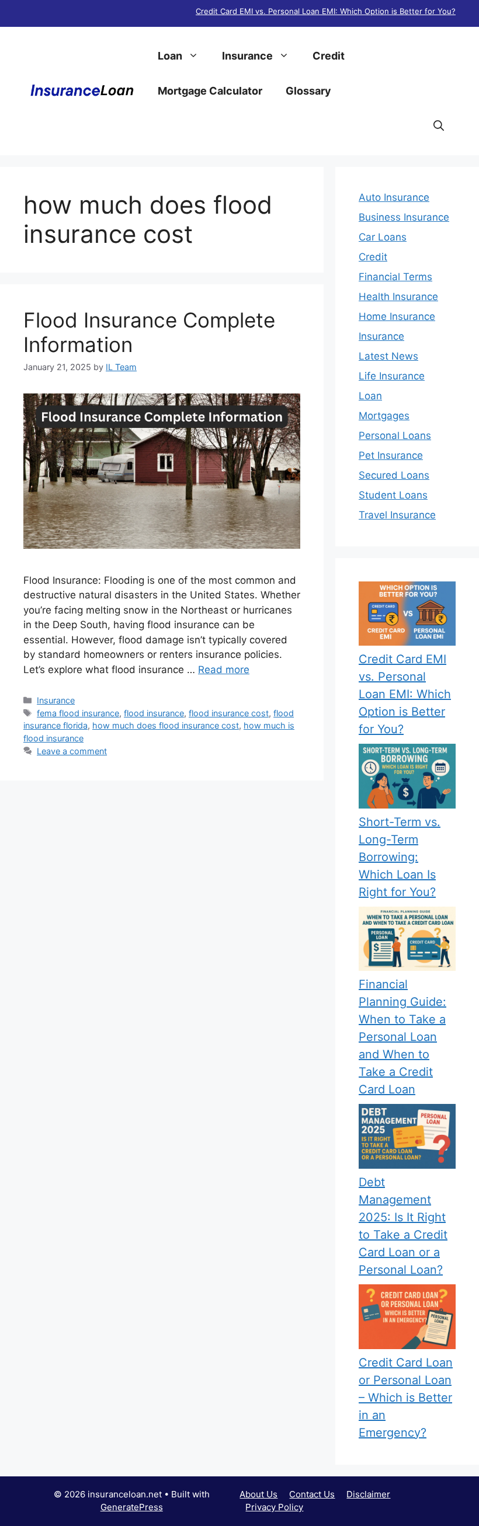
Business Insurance (404, 217)
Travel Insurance (397, 515)
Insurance (247, 56)
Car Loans (383, 237)
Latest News (388, 356)
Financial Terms (395, 277)
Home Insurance (397, 316)
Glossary (308, 91)
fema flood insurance (78, 713)
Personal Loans (395, 435)
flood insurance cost (229, 713)
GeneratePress (131, 1507)
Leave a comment (72, 751)
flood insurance (154, 713)
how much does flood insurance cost (165, 725)
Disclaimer (368, 1494)
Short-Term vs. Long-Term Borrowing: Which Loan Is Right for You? (399, 857)
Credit (329, 56)
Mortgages (384, 415)
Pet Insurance (391, 455)
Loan (170, 56)
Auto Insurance (394, 197)
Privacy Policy (274, 1507)
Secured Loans (394, 475)
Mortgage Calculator (210, 91)
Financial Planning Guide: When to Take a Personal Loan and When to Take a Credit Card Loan (402, 1036)
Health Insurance (398, 296)
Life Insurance (392, 376)
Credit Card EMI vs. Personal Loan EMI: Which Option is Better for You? (326, 11)
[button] (439, 126)
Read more (223, 669)
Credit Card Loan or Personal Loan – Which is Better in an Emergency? (406, 1398)
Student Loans (393, 495)
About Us (258, 1494)
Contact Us (312, 1494)
